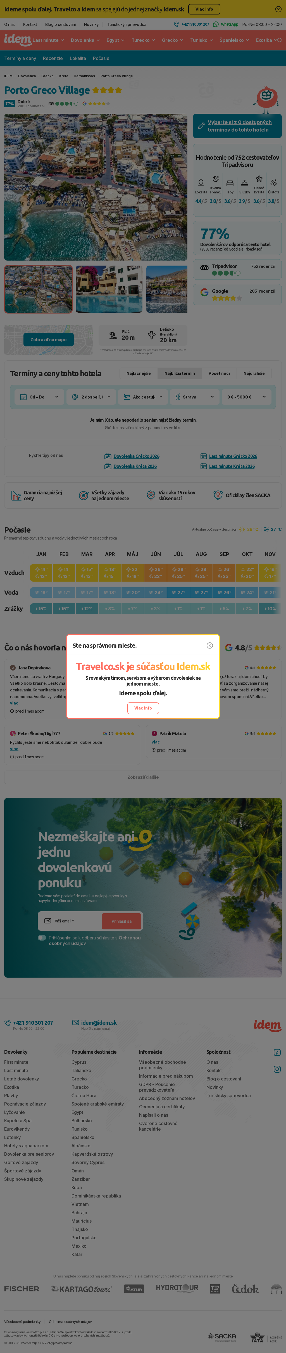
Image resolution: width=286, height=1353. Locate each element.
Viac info (143, 708)
